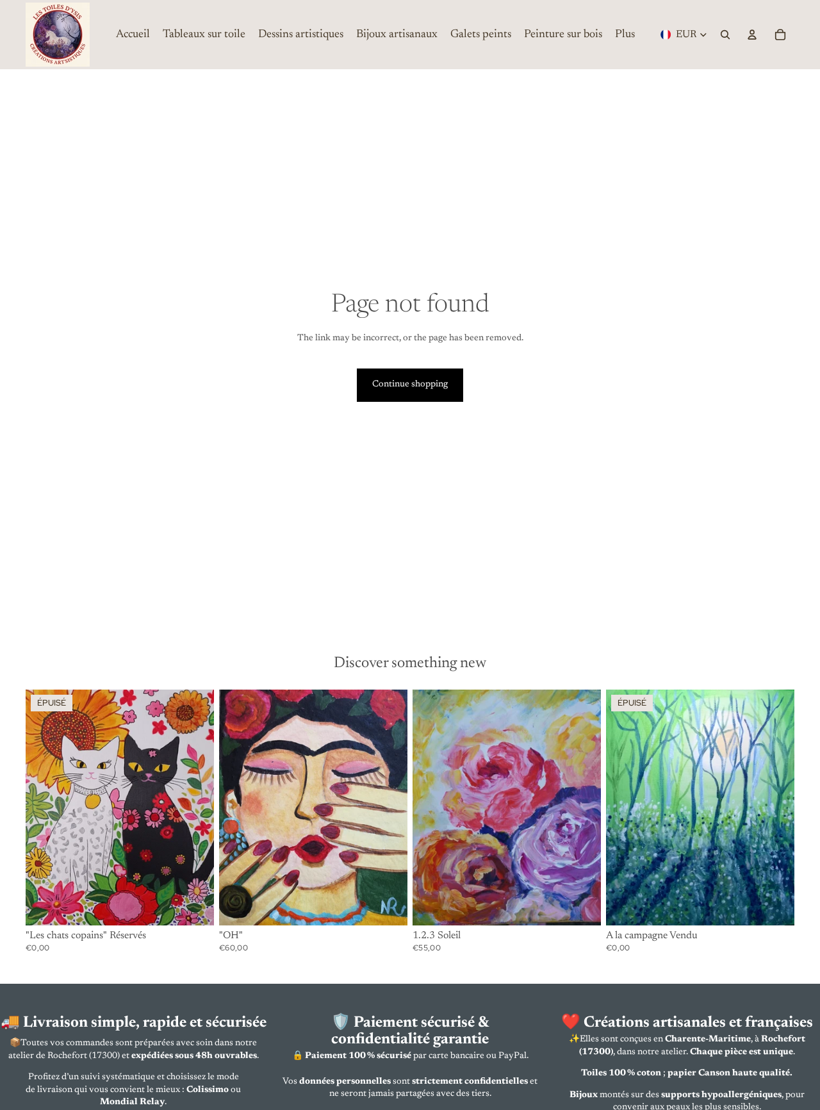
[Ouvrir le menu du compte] (752, 35)
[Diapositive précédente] (45, 807)
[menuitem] (625, 34)
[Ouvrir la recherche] (725, 35)
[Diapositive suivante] (195, 807)
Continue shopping (410, 384)
